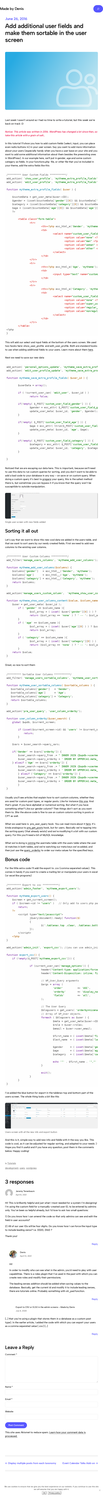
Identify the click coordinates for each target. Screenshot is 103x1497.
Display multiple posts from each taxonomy (32, 1463)
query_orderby (32, 850)
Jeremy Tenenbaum (25, 1191)
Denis (22, 1252)
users (22, 1168)
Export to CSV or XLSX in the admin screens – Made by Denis (45, 1307)
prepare (47, 479)
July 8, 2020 (21, 1311)
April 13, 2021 (26, 1256)
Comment (11, 1354)
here (90, 349)
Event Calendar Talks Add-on (78, 1463)
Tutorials (11, 1163)
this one (83, 801)
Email (8, 1399)
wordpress (31, 1168)
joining (31, 843)
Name (9, 1386)
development (11, 1168)
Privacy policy (54, 1493)
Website (9, 1411)
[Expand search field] (98, 8)
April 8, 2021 (21, 1195)
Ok (44, 1493)
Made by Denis (12, 9)
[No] (99, 1490)
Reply (95, 1244)
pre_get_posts (35, 827)
